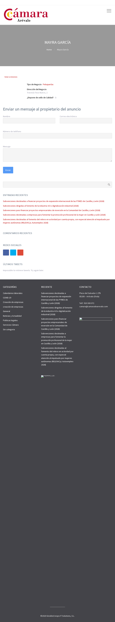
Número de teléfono (12, 131)
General (6, 311)
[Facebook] (6, 253)
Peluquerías (48, 84)
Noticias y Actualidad (12, 316)
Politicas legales (10, 320)
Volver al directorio (10, 77)
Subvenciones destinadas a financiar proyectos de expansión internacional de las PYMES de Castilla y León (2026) (53, 201)
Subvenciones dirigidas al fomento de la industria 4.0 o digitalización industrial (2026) (41, 205)
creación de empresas (13, 306)
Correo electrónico (68, 116)
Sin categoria (9, 329)
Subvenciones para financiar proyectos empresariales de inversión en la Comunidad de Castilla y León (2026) (51, 210)
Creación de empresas (13, 302)
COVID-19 (7, 297)
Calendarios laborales (12, 293)
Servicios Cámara (11, 324)
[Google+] (20, 253)
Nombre (6, 116)
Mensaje (6, 146)
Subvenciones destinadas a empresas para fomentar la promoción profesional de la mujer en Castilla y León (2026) (54, 214)
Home (49, 49)
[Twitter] (13, 253)
